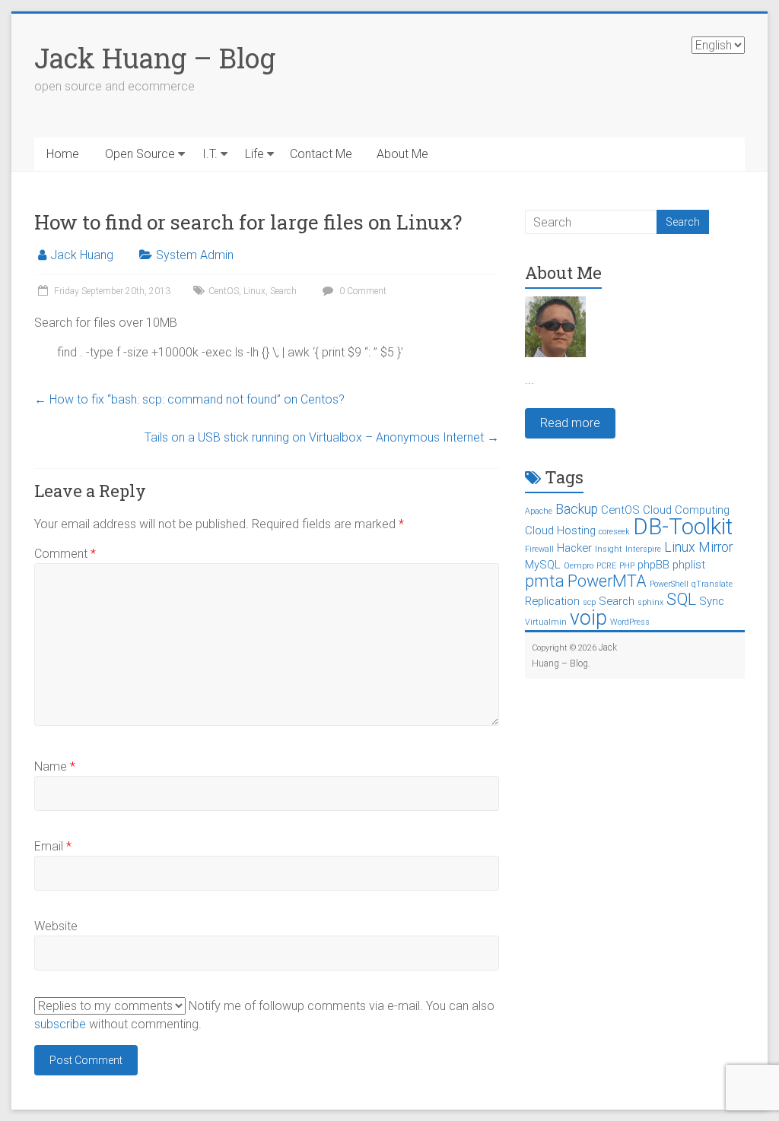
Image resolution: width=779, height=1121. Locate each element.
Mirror (715, 547)
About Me (402, 154)
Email (53, 846)
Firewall (539, 549)
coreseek (614, 532)
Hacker (574, 548)
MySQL (543, 565)
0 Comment (361, 291)
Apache (538, 511)
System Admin (195, 255)
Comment (65, 553)
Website (56, 926)
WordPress (630, 622)
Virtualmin (546, 622)
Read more (570, 423)
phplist (688, 565)
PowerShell (669, 584)
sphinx (650, 602)
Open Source (140, 154)
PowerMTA (607, 581)
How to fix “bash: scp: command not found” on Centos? (189, 399)
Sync (711, 601)
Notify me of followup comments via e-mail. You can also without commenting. (264, 1015)
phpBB (653, 565)
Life (254, 154)
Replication (552, 601)
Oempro (578, 566)
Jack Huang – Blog (154, 58)
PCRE (606, 566)
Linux (254, 291)
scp (589, 602)
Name (54, 766)
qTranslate (712, 584)
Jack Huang (81, 255)
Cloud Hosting (560, 530)
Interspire (643, 549)
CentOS (223, 291)
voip (588, 618)
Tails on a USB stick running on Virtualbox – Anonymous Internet (322, 437)
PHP (626, 566)
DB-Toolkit (683, 527)
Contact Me (321, 154)
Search (283, 291)
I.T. (210, 154)
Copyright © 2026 (565, 648)
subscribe (60, 1024)
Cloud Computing (686, 510)
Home (62, 154)
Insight (608, 549)
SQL (681, 599)
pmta (544, 581)
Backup (576, 509)
